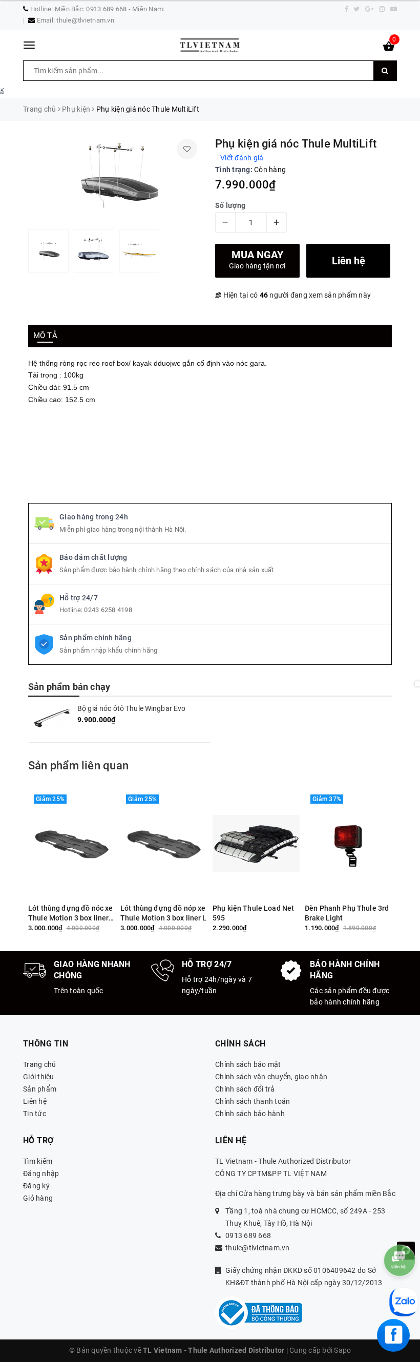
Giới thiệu (38, 1077)
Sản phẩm (39, 1089)
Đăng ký (36, 1186)
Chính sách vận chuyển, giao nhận (271, 1077)
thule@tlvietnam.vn (85, 20)
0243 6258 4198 (108, 610)
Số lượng (230, 205)
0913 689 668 (248, 1235)
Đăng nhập (41, 1173)
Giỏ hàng (38, 1198)
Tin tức (34, 1113)
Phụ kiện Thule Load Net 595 (253, 913)
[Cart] (388, 48)
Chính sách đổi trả (245, 1089)
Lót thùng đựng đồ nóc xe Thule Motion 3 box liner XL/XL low (70, 913)
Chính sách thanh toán (252, 1101)
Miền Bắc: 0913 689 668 (91, 9)
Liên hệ (35, 1101)
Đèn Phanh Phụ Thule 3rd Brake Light (347, 913)
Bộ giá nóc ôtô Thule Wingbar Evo (131, 708)
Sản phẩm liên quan (78, 765)
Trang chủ (39, 1064)
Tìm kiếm (37, 1161)
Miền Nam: (148, 9)
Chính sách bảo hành (250, 1113)
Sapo (342, 1350)
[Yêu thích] (187, 149)
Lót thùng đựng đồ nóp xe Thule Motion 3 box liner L (163, 913)
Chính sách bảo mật (248, 1064)
